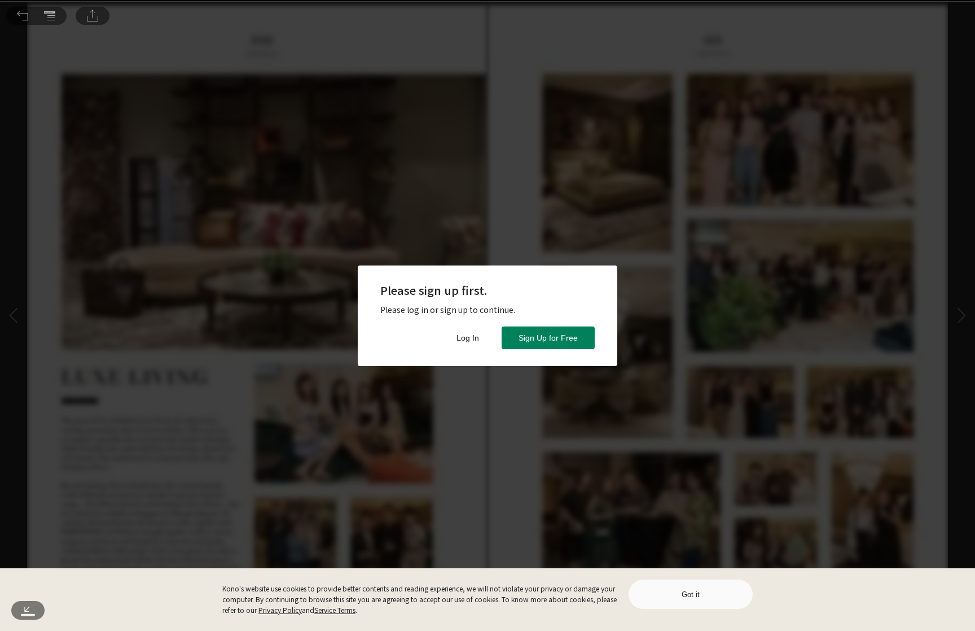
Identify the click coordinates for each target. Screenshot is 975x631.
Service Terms (334, 610)
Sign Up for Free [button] (548, 337)
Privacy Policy (280, 610)
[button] (22, 16)
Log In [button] (467, 337)
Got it (691, 594)
